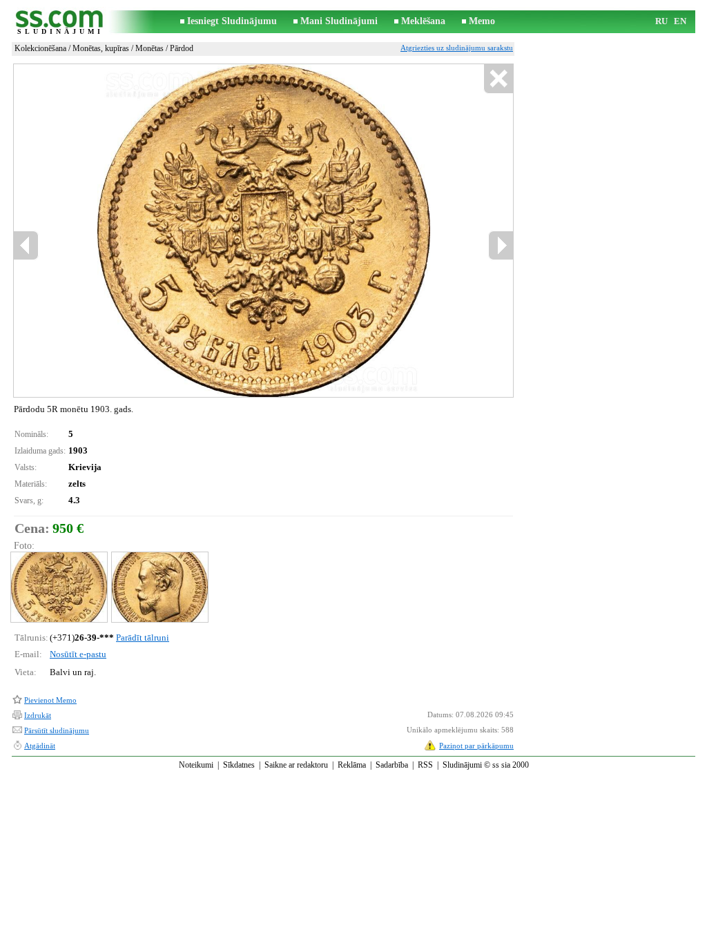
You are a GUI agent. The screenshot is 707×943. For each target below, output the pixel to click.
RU (661, 21)
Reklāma (352, 765)
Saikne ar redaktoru (296, 765)
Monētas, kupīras (100, 48)
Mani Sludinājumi (339, 21)
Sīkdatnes (239, 765)
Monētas (149, 48)
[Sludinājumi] (60, 22)
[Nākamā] (295, 231)
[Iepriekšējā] (130, 231)
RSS (425, 765)
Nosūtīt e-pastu (78, 654)
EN (680, 21)
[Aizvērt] (498, 79)
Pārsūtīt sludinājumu (56, 730)
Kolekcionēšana (40, 48)
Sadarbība (392, 765)
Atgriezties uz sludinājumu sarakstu (456, 47)
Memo (482, 21)
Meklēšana (423, 21)
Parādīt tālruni (142, 637)
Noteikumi (196, 765)
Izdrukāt (37, 715)
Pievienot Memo (50, 700)
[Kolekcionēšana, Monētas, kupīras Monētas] (58, 587)
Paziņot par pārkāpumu (476, 745)
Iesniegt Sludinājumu (232, 21)
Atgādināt (39, 745)
